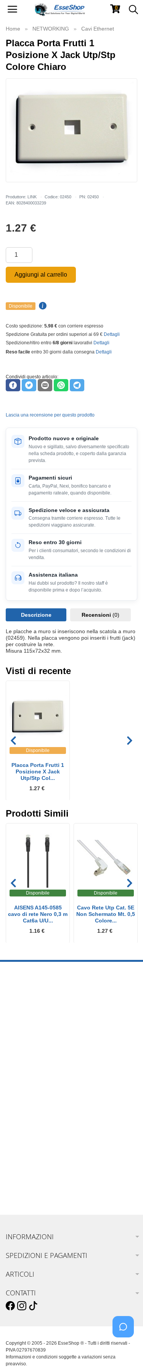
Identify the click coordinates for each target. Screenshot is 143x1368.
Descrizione (36, 615)
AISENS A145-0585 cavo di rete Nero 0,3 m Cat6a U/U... (37, 914)
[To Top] (125, 1350)
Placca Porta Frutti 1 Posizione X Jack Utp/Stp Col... (37, 771)
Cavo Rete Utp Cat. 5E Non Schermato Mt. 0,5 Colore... (105, 914)
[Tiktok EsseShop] (33, 1306)
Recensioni (100, 615)
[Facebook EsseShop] (10, 1306)
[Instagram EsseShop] (21, 1306)
